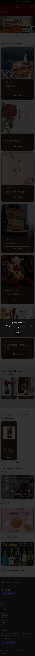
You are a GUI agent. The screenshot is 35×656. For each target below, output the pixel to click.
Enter (17, 332)
